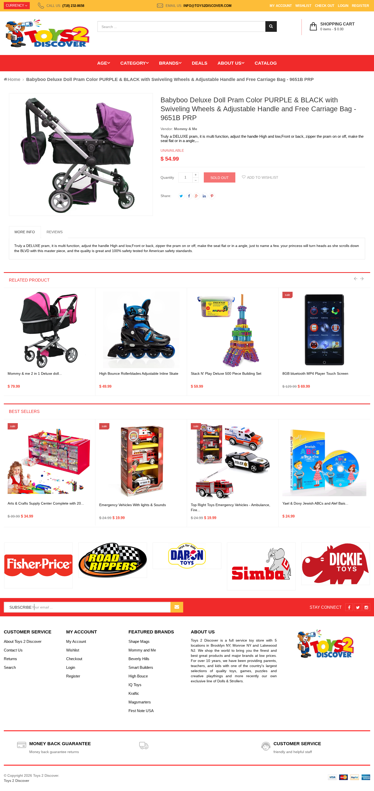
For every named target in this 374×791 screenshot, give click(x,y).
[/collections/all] (38, 566)
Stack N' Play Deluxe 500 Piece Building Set (226, 373)
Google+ (196, 196)
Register (360, 6)
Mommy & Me (185, 129)
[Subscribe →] (176, 607)
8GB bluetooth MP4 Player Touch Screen (315, 373)
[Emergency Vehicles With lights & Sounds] (141, 461)
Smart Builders (140, 667)
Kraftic (133, 693)
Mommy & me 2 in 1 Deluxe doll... (35, 373)
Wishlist (303, 6)
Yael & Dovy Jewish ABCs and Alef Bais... (315, 503)
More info (25, 232)
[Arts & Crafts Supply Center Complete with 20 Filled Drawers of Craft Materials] (49, 461)
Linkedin (204, 196)
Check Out (324, 6)
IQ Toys (134, 685)
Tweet (181, 196)
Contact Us (13, 650)
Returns (10, 659)
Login (343, 6)
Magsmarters (139, 702)
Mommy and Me (142, 650)
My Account (281, 6)
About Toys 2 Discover (22, 641)
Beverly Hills (138, 659)
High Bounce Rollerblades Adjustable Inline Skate (138, 373)
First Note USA (141, 711)
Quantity (167, 177)
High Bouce (138, 676)
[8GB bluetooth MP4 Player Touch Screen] (324, 330)
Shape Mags (139, 641)
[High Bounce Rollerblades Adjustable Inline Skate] (141, 330)
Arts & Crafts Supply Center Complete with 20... (46, 503)
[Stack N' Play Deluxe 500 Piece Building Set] (233, 330)
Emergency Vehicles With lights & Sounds (132, 505)
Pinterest (212, 196)
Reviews (55, 232)
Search (10, 667)
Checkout (74, 659)
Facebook (189, 196)
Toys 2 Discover (16, 781)
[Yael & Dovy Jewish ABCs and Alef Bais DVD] (324, 461)
